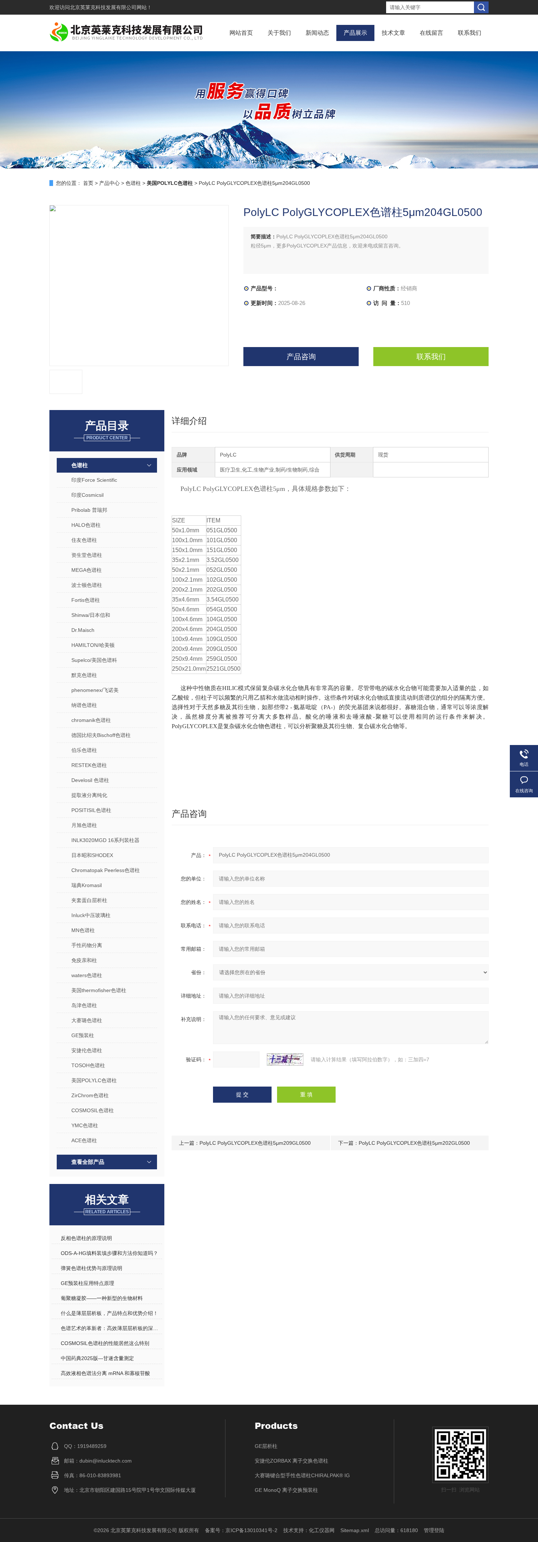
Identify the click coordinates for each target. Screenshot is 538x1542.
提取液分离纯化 (89, 795)
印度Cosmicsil (87, 495)
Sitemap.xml (354, 1530)
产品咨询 (301, 357)
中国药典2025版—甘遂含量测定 (97, 1358)
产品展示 (355, 33)
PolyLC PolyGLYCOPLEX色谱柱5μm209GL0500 (255, 1143)
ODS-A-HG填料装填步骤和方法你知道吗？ (109, 1253)
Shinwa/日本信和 (90, 615)
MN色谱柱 (83, 930)
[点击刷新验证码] (285, 1059)
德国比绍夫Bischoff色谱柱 (101, 735)
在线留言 (431, 33)
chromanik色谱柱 (91, 720)
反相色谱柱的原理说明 (86, 1238)
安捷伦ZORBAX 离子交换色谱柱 (291, 1461)
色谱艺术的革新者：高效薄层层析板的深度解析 (111, 1328)
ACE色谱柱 (84, 1140)
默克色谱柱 (84, 675)
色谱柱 (133, 183)
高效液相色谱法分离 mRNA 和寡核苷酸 (105, 1373)
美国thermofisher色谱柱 (98, 990)
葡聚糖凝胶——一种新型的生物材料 (102, 1298)
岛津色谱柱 (84, 1005)
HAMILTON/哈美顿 (93, 645)
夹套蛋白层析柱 (89, 900)
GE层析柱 (266, 1446)
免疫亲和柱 (84, 960)
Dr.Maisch (82, 630)
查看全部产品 (87, 1162)
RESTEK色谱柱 (89, 765)
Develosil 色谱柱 (90, 780)
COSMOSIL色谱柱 (92, 1110)
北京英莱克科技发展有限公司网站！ (111, 7)
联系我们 (469, 33)
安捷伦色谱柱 (86, 1050)
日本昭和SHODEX (92, 855)
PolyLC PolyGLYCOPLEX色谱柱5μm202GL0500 (414, 1143)
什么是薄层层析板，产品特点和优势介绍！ (109, 1313)
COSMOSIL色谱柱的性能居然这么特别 (105, 1343)
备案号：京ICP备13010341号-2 (241, 1530)
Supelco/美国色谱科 (94, 660)
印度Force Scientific (94, 480)
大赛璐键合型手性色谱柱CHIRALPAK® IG (302, 1475)
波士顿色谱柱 (86, 585)
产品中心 (109, 183)
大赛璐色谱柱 (86, 1020)
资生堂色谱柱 (86, 555)
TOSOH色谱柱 (88, 1065)
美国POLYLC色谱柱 (94, 1080)
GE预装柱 (82, 1035)
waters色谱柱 (86, 975)
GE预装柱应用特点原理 (87, 1283)
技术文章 (393, 33)
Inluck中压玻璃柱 (91, 915)
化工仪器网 (322, 1530)
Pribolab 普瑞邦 (89, 510)
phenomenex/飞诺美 (95, 690)
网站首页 (241, 33)
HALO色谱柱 (86, 525)
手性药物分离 (86, 945)
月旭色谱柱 (84, 825)
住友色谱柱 (84, 540)
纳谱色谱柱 (84, 705)
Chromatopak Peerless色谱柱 (105, 870)
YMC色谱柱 (84, 1125)
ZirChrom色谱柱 (90, 1095)
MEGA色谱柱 (86, 570)
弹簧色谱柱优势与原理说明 (91, 1268)
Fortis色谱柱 (85, 600)
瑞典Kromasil (86, 885)
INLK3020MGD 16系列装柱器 (105, 840)
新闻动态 (317, 33)
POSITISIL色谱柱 (91, 810)
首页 (88, 183)
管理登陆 (434, 1530)
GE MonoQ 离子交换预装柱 (286, 1490)
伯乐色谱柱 (84, 750)
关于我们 (279, 33)
